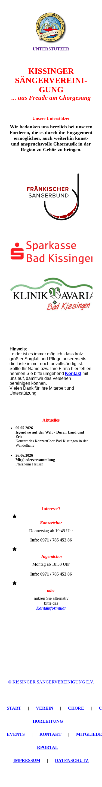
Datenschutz (72, 760)
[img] (51, 28)
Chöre (76, 708)
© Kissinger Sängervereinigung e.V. (51, 682)
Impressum (26, 760)
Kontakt (50, 734)
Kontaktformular (51, 608)
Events (16, 734)
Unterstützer (51, 49)
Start (14, 708)
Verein (44, 708)
